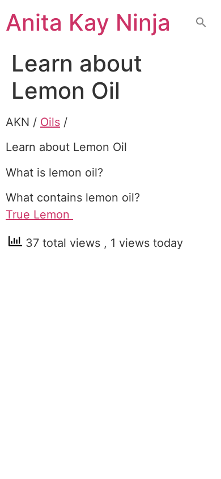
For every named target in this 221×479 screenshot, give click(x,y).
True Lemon (39, 214)
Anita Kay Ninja (88, 22)
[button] (201, 23)
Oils (50, 122)
